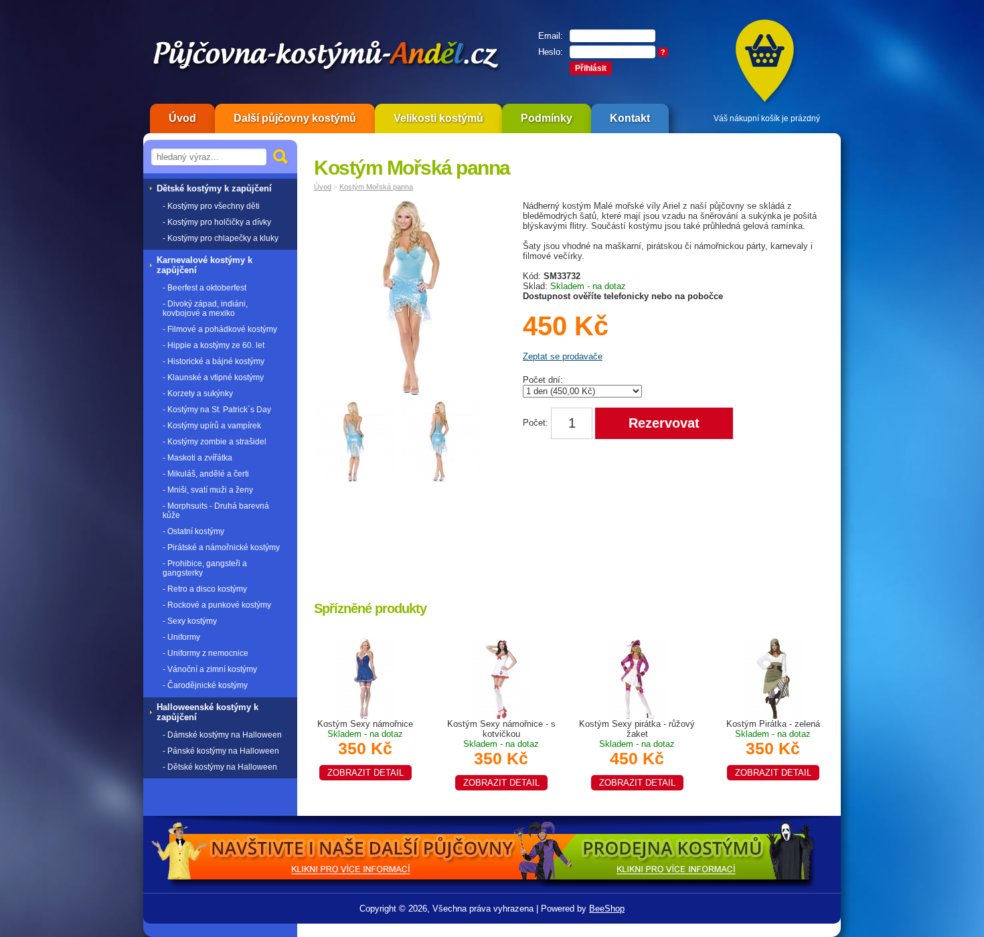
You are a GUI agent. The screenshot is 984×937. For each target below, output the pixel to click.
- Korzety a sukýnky (198, 393)
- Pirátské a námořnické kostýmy (221, 547)
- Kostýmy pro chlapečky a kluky (220, 238)
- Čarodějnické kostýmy (205, 685)
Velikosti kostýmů (438, 118)
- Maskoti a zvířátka (197, 457)
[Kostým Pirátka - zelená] (773, 678)
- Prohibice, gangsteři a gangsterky (205, 568)
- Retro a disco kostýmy (205, 589)
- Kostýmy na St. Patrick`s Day (217, 409)
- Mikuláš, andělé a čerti (206, 474)
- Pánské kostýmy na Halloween (221, 751)
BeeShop (607, 909)
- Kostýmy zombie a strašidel (214, 441)
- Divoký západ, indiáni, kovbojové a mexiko (205, 308)
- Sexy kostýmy (190, 621)
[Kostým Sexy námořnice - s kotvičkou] (501, 678)
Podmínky (546, 118)
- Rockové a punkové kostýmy (217, 605)
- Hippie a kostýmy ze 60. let (213, 345)
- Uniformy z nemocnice (205, 653)
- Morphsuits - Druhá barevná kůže (216, 510)
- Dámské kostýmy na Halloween (222, 735)
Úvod (182, 118)
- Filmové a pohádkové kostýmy (220, 329)
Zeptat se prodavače (562, 356)
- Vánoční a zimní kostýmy (210, 669)
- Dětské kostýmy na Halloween (220, 767)
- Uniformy (181, 637)
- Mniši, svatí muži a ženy (208, 490)
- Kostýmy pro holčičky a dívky (217, 222)
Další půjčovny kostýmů (295, 118)
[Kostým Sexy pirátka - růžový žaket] (637, 678)
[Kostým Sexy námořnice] (365, 678)
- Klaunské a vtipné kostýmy (213, 377)
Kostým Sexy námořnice (365, 748)
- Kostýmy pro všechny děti (211, 206)
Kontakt (630, 118)
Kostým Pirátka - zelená (773, 748)
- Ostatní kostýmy (193, 531)
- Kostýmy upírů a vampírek (212, 425)
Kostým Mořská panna (376, 187)
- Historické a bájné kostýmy (213, 361)
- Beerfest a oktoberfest (204, 287)
